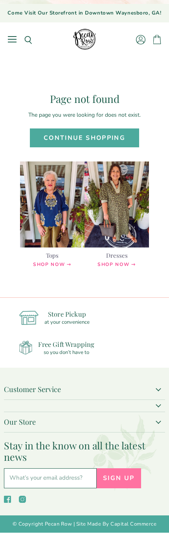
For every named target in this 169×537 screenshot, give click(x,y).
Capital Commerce (133, 524)
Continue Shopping (84, 138)
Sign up (119, 478)
